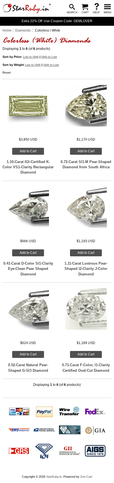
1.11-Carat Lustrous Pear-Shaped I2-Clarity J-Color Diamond (85, 268)
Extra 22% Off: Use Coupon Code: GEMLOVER (57, 21)
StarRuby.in (54, 476)
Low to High (31, 56)
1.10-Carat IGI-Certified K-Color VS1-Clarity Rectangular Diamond (28, 167)
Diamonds (23, 30)
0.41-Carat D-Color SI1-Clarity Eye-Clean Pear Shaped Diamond (28, 268)
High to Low (49, 56)
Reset (6, 72)
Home (7, 30)
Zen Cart (86, 476)
